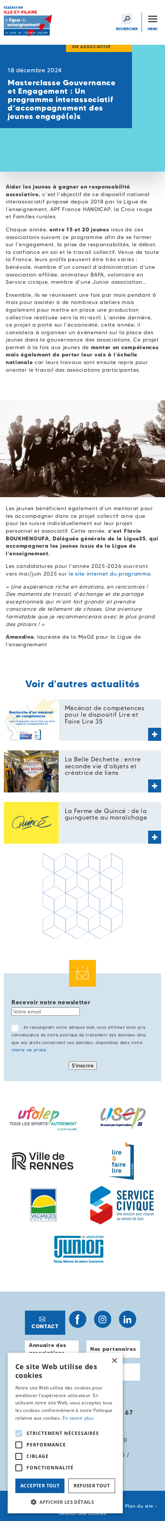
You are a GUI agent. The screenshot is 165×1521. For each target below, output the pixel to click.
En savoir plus (78, 1418)
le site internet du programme (109, 573)
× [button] (114, 1361)
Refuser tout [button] (92, 1485)
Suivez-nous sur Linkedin (127, 1319)
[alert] (65, 1433)
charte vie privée (29, 1050)
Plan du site (139, 1506)
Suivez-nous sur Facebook (77, 1319)
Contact (45, 1326)
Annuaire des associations (47, 1349)
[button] (65, 1502)
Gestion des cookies (82, 1513)
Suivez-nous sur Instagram (102, 1319)
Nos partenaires (113, 1348)
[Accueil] (29, 22)
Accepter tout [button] (39, 1485)
